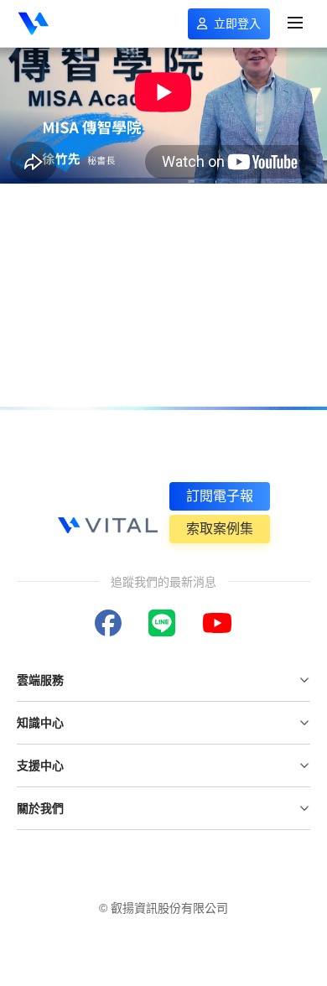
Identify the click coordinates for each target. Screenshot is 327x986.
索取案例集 (219, 529)
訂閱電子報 (219, 496)
